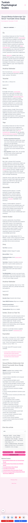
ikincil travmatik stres (18, 96)
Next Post (14, 483)
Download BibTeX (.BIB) (20, 452)
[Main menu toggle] (25, 5)
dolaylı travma (16, 71)
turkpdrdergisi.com (17, 330)
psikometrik (9, 55)
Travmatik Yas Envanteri (9, 468)
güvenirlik (10, 198)
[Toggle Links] (3, 510)
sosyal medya (22, 37)
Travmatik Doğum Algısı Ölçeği (10, 467)
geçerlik (4, 169)
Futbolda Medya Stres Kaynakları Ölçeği (12, 470)
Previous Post (14, 479)
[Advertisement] (14, 507)
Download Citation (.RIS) (8, 452)
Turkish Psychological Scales (9, 5)
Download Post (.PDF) (14, 454)
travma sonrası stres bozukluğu (10, 133)
